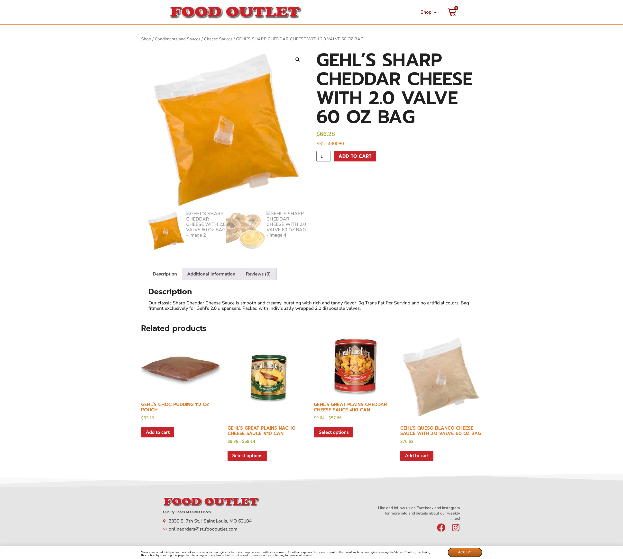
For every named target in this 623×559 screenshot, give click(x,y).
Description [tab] (165, 274)
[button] (297, 59)
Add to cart (355, 156)
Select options (247, 456)
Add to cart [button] (158, 432)
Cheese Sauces (218, 39)
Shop (426, 12)
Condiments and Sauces (177, 39)
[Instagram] (455, 527)
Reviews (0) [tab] (258, 274)
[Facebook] (441, 527)
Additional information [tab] (211, 274)
